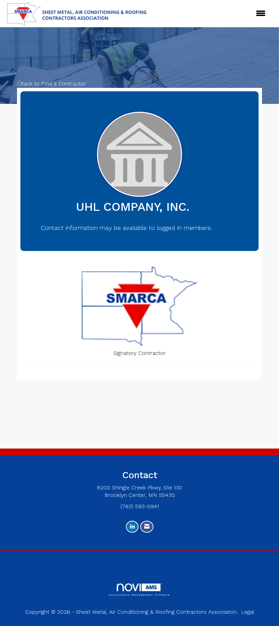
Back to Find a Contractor (53, 83)
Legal (247, 612)
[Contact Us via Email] (146, 527)
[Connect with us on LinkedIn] (132, 527)
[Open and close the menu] (183, 13)
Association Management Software (139, 594)
